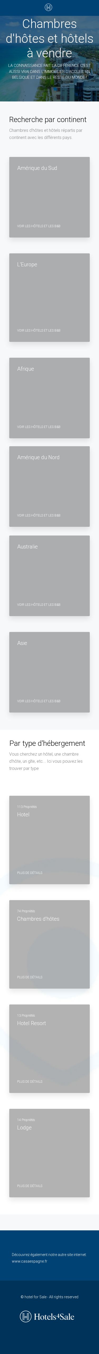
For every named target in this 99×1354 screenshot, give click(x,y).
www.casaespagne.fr (29, 1261)
